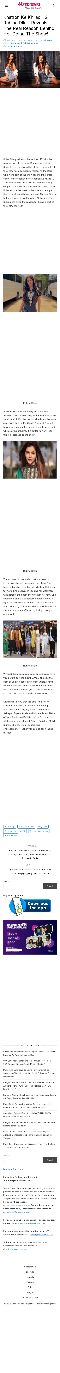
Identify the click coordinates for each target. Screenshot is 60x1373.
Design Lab (50, 1304)
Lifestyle (30, 1272)
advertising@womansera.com (31, 1223)
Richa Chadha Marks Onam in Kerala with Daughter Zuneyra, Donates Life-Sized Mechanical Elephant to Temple (27, 1134)
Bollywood (48, 40)
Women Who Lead (30, 1297)
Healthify (30, 1277)
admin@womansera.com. (41, 1234)
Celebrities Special (12, 43)
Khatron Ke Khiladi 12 (15, 831)
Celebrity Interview (12, 46)
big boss (43, 826)
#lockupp (10, 826)
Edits (30, 1287)
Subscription (30, 1267)
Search (6, 881)
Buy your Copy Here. (13, 895)
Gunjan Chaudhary (16, 40)
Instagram (30, 1292)
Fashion (30, 1282)
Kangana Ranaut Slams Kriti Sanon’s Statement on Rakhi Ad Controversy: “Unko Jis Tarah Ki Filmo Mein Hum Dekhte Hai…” (28, 1085)
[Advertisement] (30, 123)
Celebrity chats (30, 43)
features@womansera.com (18, 1205)
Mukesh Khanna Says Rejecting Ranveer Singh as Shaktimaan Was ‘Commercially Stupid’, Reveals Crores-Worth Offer (29, 1073)
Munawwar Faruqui (39, 831)
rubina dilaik (11, 835)
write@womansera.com (16, 1249)
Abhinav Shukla (27, 826)
